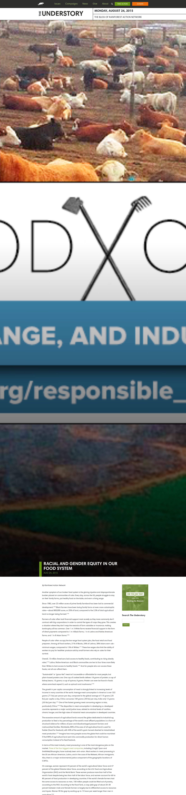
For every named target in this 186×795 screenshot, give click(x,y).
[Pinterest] (2, 31)
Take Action (122, 4)
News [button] (85, 4)
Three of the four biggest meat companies (66, 748)
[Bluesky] (2, 35)
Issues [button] (57, 4)
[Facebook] (2, 27)
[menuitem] (58, 4)
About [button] (105, 4)
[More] (2, 43)
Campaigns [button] (71, 4)
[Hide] (1, 46)
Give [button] (95, 4)
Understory (62, 14)
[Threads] (2, 39)
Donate (140, 4)
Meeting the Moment (135, 601)
